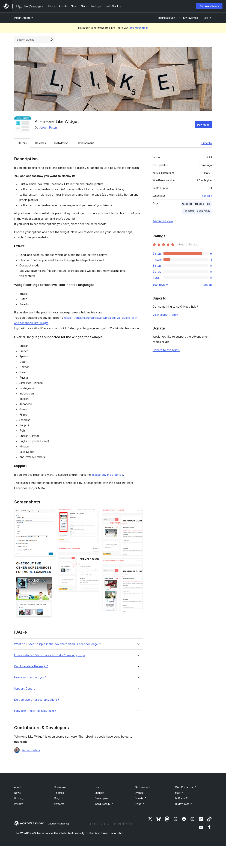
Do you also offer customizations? (36, 699)
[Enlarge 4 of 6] (94, 551)
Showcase (60, 787)
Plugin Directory (23, 17)
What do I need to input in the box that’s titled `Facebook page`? (57, 644)
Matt (179, 792)
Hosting (18, 798)
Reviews (40, 143)
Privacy (18, 803)
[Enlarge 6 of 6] (138, 563)
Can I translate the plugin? (31, 666)
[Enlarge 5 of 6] (138, 513)
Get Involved (142, 787)
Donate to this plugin (166, 350)
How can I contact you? (30, 677)
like (208, 204)
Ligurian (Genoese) (58, 823)
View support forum (165, 314)
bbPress (181, 798)
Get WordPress (209, 6)
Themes (59, 792)
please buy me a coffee (107, 474)
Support (99, 792)
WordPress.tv (104, 803)
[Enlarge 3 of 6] (94, 513)
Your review (160, 284)
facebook (187, 204)
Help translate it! (138, 27)
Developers (101, 798)
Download (203, 124)
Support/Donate (24, 688)
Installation (61, 143)
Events (139, 792)
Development (85, 143)
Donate (141, 798)
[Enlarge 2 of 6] (50, 564)
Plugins (58, 798)
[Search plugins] (51, 39)
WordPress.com (186, 787)
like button (188, 211)
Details (22, 143)
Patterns (59, 803)
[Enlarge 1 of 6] (50, 513)
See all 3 (207, 195)
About (17, 787)
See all (207, 284)
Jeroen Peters (48, 127)
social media (203, 211)
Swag (139, 803)
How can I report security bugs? (35, 711)
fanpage (199, 204)
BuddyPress (183, 803)
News (17, 792)
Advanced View (163, 221)
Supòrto (206, 143)
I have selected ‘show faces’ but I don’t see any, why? (49, 655)
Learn (98, 787)
